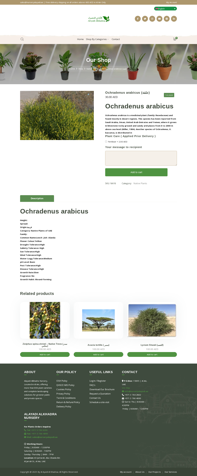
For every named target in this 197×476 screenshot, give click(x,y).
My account (126, 472)
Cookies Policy (63, 389)
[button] (89, 95)
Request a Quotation (100, 393)
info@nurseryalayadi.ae (136, 391)
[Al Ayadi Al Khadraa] (98, 18)
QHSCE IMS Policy (65, 385)
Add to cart (136, 172)
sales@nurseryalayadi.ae (44, 437)
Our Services (171, 472)
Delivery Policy (63, 406)
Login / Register (98, 380)
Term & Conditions (66, 397)
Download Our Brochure (102, 389)
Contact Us (95, 397)
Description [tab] (37, 198)
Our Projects (154, 472)
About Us (140, 472)
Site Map (126, 387)
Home (72, 68)
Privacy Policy (63, 393)
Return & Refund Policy (68, 402)
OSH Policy (61, 380)
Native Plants (92, 68)
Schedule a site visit (99, 402)
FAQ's (92, 385)
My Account (171, 2)
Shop (80, 68)
